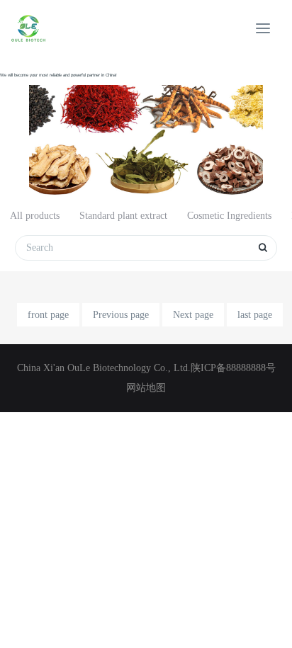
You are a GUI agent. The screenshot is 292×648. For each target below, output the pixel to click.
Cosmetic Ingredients (229, 215)
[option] (146, 127)
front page (48, 314)
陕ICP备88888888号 (233, 368)
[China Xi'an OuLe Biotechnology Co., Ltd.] (28, 28)
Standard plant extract (123, 215)
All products (35, 215)
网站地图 (146, 387)
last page (254, 314)
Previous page (121, 314)
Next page (193, 314)
